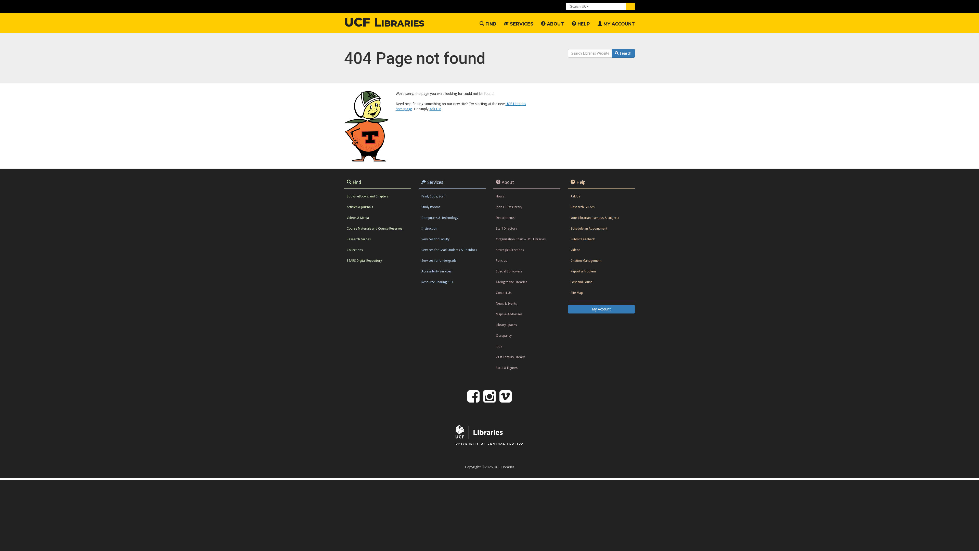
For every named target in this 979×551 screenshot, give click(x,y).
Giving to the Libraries (511, 282)
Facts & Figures (507, 368)
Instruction (429, 228)
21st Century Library (510, 357)
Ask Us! (435, 109)
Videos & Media (358, 218)
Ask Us (575, 196)
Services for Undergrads (438, 260)
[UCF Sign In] (542, 6)
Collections (355, 250)
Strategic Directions (510, 250)
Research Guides (359, 239)
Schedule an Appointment (589, 228)
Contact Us (503, 293)
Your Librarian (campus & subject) (595, 218)
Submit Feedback (583, 239)
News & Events (506, 303)
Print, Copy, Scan (433, 196)
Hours (500, 196)
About (555, 24)
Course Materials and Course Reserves (374, 228)
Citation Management (586, 260)
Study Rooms (430, 207)
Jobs (499, 346)
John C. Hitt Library (509, 207)
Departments (505, 218)
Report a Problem (583, 271)
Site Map (577, 293)
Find (490, 24)
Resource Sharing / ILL (437, 282)
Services (521, 24)
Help (583, 24)
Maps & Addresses (509, 314)
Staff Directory (506, 228)
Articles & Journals (360, 207)
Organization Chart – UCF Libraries (521, 239)
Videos (575, 250)
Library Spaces (506, 325)
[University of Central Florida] (385, 6)
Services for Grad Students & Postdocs (449, 250)
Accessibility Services (436, 271)
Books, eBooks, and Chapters (368, 196)
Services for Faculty (435, 239)
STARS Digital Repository (364, 260)
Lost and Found (581, 282)
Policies (501, 260)
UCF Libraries (384, 22)
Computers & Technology (439, 218)
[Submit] (630, 6)
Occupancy (504, 335)
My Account (618, 24)
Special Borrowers (509, 271)
